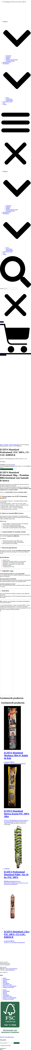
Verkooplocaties (9, 100)
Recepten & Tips (7, 62)
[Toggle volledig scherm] (2, 1048)
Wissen (13, 464)
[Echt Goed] (8, 19)
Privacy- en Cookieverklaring (9, 986)
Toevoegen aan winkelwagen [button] (19, 763)
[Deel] (3, 1048)
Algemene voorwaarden (8, 987)
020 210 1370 (3, 967)
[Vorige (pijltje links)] (0, 1049)
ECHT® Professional (14, 444)
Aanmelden (16, 1042)
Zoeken (1, 288)
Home (1, 444)
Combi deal (8, 55)
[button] (15, 138)
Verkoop (5, 980)
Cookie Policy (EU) (7, 984)
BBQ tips (5, 982)
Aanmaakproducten (10, 61)
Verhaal (4, 978)
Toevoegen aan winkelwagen (6, 469)
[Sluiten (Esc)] (4, 1048)
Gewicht (2, 464)
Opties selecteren (10, 821)
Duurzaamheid (6, 979)
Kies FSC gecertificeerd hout (7, 1037)
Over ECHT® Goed (7, 101)
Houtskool (8, 57)
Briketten (8, 58)
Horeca (7, 97)
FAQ (4, 103)
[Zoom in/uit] (0, 1048)
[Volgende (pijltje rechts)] (2, 1049)
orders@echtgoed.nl (9, 970)
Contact (4, 104)
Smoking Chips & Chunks (12, 59)
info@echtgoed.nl (13, 968)
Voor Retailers (9, 99)
